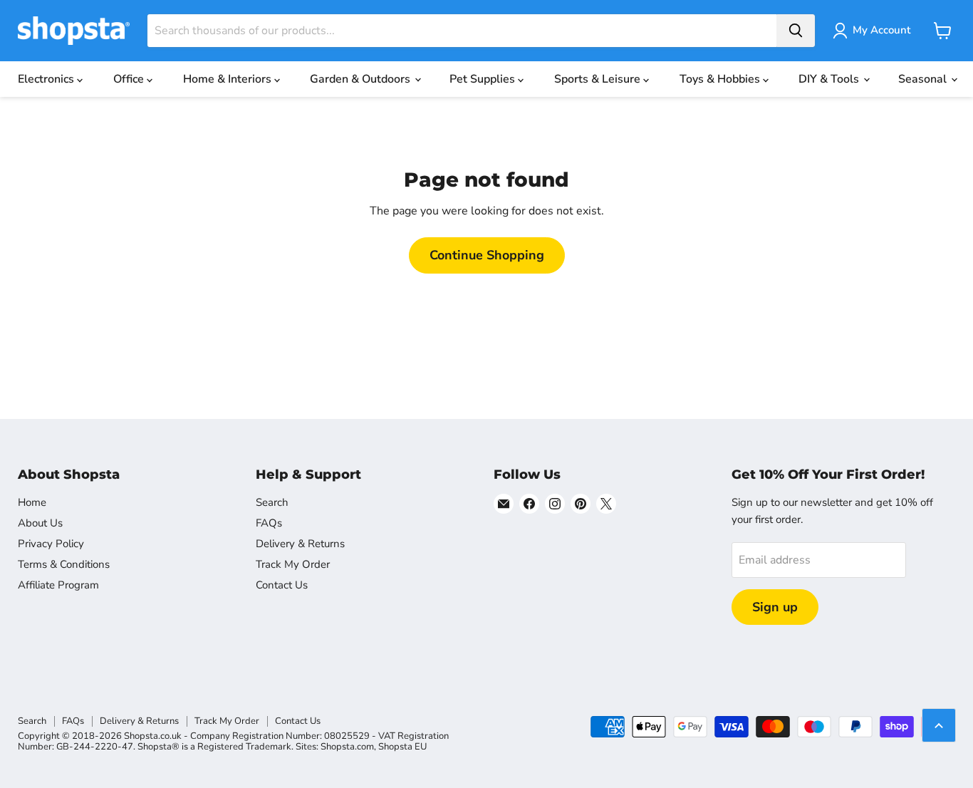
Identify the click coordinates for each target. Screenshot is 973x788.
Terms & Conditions (64, 564)
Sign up (775, 607)
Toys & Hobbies (721, 79)
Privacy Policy (51, 543)
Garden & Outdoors (361, 79)
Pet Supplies (483, 79)
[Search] (795, 30)
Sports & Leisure (598, 79)
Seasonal (923, 79)
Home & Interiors (228, 79)
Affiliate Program (58, 585)
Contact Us (282, 585)
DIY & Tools (830, 79)
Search (272, 502)
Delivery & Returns (300, 543)
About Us (40, 523)
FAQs (269, 523)
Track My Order (293, 564)
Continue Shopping (487, 255)
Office (130, 79)
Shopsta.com (347, 746)
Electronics (47, 79)
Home (32, 502)
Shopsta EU (402, 746)
